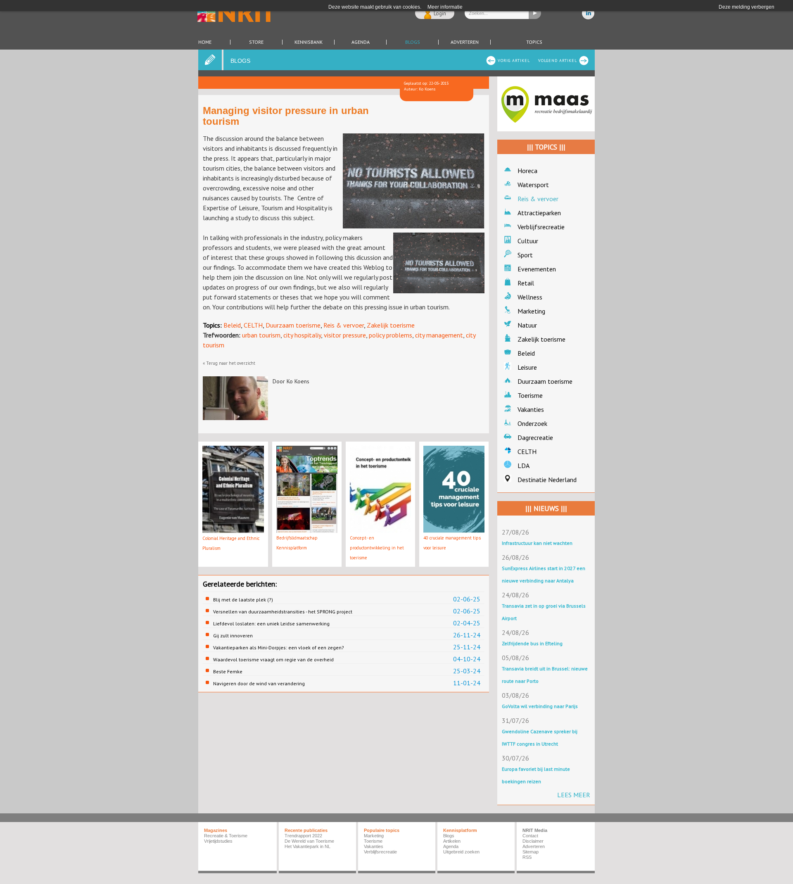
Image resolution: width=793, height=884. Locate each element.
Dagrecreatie (535, 437)
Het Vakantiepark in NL (307, 846)
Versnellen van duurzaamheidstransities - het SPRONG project (282, 611)
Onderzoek (532, 423)
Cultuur (528, 241)
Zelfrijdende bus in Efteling (532, 643)
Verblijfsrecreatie (541, 227)
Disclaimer (533, 841)
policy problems (390, 335)
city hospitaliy (302, 335)
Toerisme (530, 395)
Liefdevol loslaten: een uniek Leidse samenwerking (271, 623)
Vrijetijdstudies (218, 841)
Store (256, 42)
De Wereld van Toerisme (309, 841)
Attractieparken (539, 213)
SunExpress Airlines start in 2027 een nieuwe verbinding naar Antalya (543, 574)
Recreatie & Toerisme (225, 835)
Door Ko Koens (291, 381)
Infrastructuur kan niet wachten (537, 543)
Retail (526, 283)
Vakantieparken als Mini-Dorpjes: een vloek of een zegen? (278, 647)
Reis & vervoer (343, 325)
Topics (534, 42)
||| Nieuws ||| (546, 508)
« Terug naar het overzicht (229, 363)
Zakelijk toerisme (391, 325)
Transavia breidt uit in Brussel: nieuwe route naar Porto (545, 674)
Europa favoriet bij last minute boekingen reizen (536, 775)
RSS (527, 857)
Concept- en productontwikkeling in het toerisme (377, 548)
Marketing (531, 311)
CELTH (253, 325)
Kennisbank (308, 42)
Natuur (527, 325)
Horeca (527, 170)
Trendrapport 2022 (303, 835)
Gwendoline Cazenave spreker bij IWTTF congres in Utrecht (539, 737)
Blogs (412, 42)
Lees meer (573, 795)
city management (439, 335)
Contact (530, 835)
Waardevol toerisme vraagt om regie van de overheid (273, 659)
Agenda (360, 42)
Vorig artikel (514, 60)
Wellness (530, 297)
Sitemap (530, 851)
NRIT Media (534, 830)
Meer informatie (445, 7)
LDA (523, 465)
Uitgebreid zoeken (461, 851)
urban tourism (261, 335)
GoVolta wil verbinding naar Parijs (540, 706)
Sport (525, 255)
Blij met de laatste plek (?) (243, 599)
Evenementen (537, 269)
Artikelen (452, 841)
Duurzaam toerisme (293, 325)
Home (204, 42)
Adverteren (465, 42)
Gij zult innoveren (233, 635)
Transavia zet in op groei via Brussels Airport (544, 612)
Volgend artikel (557, 60)
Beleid (232, 325)
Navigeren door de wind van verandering (259, 683)
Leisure (527, 367)
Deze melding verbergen (746, 7)
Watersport (533, 185)
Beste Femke (227, 671)
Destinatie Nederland (547, 479)
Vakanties (531, 409)
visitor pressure (345, 335)
